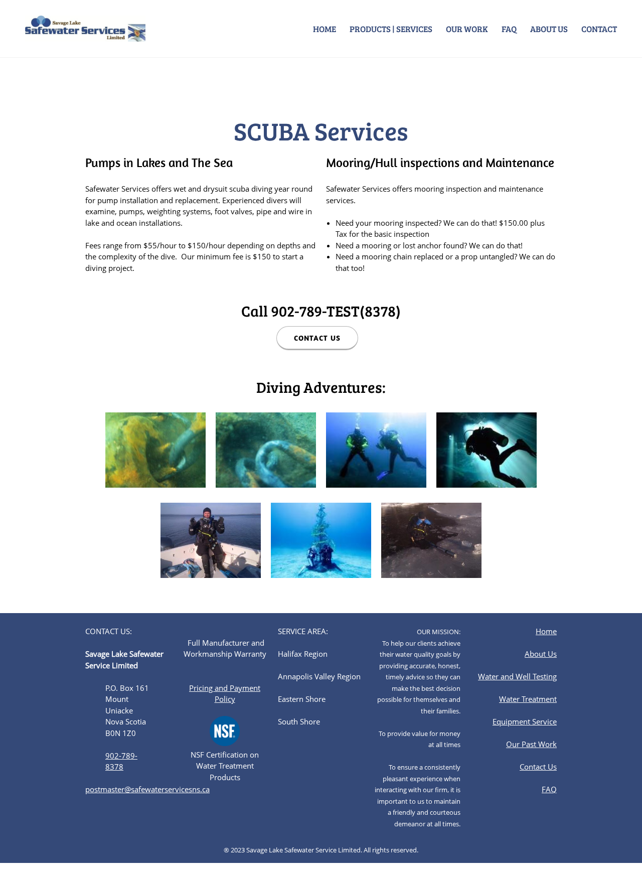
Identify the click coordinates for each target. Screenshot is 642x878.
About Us (541, 654)
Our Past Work (531, 744)
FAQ (549, 789)
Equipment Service (525, 721)
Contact (533, 767)
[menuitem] (325, 28)
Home (546, 631)
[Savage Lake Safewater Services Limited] (85, 29)
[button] (155, 452)
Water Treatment (528, 699)
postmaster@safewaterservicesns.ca (147, 789)
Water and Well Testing (517, 676)
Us (551, 767)
